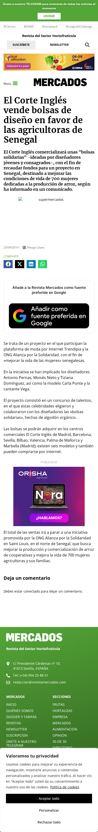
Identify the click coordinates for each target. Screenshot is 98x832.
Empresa (60, 717)
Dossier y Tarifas (21, 717)
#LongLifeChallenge (79, 26)
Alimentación (65, 729)
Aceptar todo (49, 798)
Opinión (60, 735)
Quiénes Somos (20, 710)
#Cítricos (9, 26)
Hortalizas (62, 710)
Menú (7, 84)
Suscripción (17, 735)
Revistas (13, 723)
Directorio (62, 747)
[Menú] (15, 83)
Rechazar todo (49, 822)
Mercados (62, 723)
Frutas (59, 704)
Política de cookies (64, 787)
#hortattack (50, 26)
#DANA (29, 26)
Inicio (11, 704)
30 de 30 (59, 741)
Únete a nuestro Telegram (21, 743)
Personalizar (49, 810)
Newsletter (16, 729)
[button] (87, 45)
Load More (49, 616)
